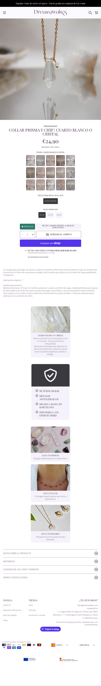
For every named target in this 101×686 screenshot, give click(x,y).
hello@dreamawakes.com (87, 605)
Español (84, 644)
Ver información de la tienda (38, 257)
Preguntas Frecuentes (12, 610)
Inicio (31, 605)
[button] (4, 13)
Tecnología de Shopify (24, 642)
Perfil (5, 620)
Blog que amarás (10, 615)
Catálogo (32, 610)
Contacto (7, 605)
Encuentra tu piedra (37, 615)
